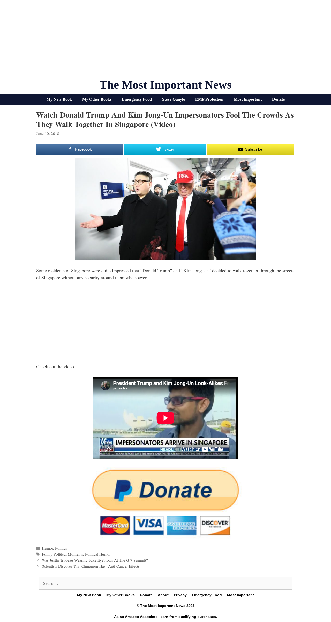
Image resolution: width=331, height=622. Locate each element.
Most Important (248, 99)
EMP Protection (209, 99)
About (163, 595)
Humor (47, 548)
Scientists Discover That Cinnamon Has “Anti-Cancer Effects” (91, 566)
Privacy (180, 595)
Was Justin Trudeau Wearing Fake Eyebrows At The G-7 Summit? (95, 560)
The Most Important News (166, 84)
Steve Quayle (173, 99)
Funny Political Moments (62, 554)
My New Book (59, 99)
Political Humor (98, 554)
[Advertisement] (165, 41)
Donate (278, 99)
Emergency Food (137, 99)
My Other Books (96, 99)
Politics (61, 548)
